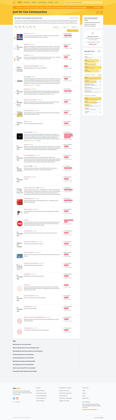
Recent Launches (40, 390)
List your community (64, 390)
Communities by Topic (41, 393)
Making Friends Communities (92, 22)
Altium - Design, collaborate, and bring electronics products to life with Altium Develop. (61, 7)
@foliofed (18, 401)
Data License (85, 398)
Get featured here (73, 30)
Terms (83, 395)
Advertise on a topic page (65, 398)
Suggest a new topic (64, 400)
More (56, 2)
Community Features (41, 398)
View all (99, 74)
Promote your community (65, 393)
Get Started (97, 7)
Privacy (84, 393)
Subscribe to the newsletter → (90, 409)
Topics (19, 2)
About (83, 390)
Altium (101, 417)
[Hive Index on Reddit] (17, 398)
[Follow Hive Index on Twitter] (14, 398)
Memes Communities (90, 24)
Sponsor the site (63, 395)
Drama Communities (90, 26)
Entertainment (93, 18)
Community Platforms (41, 395)
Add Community (42, 2)
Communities (26, 2)
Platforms (34, 2)
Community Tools (40, 400)
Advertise (50, 2)
